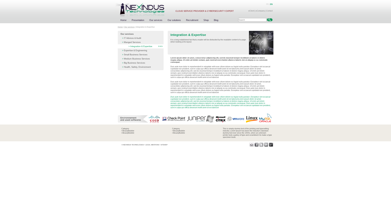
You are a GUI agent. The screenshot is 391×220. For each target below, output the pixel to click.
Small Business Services (135, 54)
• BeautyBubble (127, 131)
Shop (206, 20)
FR (267, 4)
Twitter (261, 145)
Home (123, 20)
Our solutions (174, 20)
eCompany (260, 11)
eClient (251, 11)
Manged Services (132, 42)
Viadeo (251, 145)
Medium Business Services (137, 58)
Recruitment (192, 20)
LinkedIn (266, 145)
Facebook (256, 145)
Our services (155, 20)
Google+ (271, 145)
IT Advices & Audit (132, 38)
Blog (216, 20)
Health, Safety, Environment (137, 67)
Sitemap (164, 145)
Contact (269, 11)
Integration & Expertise (141, 46)
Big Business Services (134, 63)
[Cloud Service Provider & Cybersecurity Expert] (143, 8)
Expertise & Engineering (135, 50)
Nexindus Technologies (133, 145)
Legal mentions (152, 145)
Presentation (138, 20)
